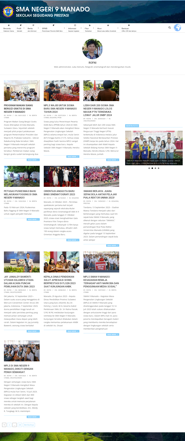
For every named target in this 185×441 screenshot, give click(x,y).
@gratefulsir (86, 436)
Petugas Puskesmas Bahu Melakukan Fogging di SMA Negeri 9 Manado (20, 194)
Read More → (33, 160)
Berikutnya (29, 425)
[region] (154, 148)
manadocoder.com (106, 436)
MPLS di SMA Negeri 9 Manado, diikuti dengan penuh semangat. (18, 369)
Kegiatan (53, 118)
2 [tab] (152, 168)
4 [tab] (158, 168)
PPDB (59, 118)
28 (20, 425)
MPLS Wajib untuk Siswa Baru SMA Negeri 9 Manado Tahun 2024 (60, 108)
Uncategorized (89, 121)
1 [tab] (149, 168)
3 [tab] (155, 168)
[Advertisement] (154, 99)
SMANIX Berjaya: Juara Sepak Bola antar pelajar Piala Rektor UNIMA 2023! (100, 194)
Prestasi (86, 203)
